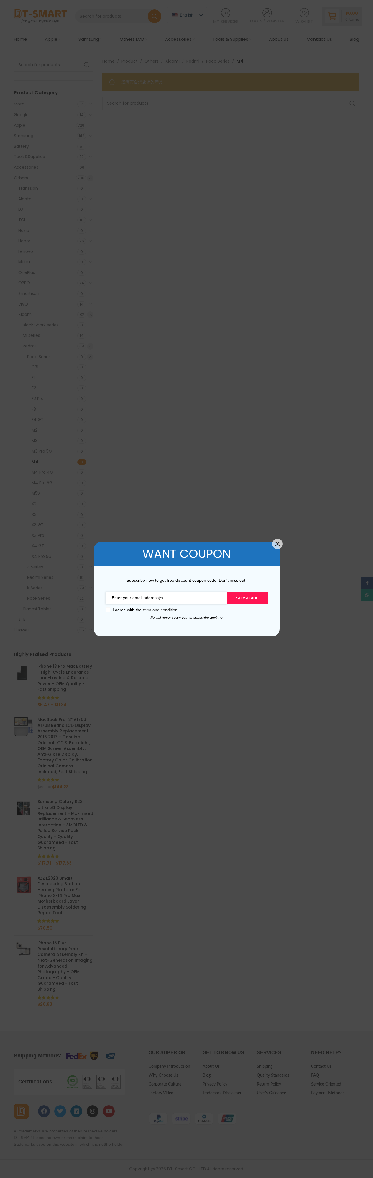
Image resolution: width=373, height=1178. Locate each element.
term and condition (160, 609)
